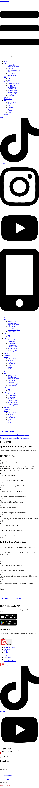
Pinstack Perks (8, 355)
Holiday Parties (12, 348)
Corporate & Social (13, 340)
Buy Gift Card (12, 358)
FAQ (9, 365)
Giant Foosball (12, 323)
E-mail (2, 638)
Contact (10, 367)
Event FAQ (11, 352)
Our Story (11, 360)
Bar (9, 336)
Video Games (12, 331)
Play (5, 319)
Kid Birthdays (12, 341)
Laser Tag (11, 328)
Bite (9, 335)
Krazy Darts (11, 326)
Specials (6, 353)
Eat (5, 333)
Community (11, 363)
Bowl (5, 318)
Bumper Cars (12, 321)
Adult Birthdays (12, 343)
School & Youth (12, 347)
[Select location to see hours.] (1, 594)
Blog (9, 362)
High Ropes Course (13, 325)
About (6, 357)
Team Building (12, 345)
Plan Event (7, 338)
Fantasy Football (13, 350)
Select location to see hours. (10, 598)
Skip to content (4, 1)
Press (9, 369)
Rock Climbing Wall (14, 330)
